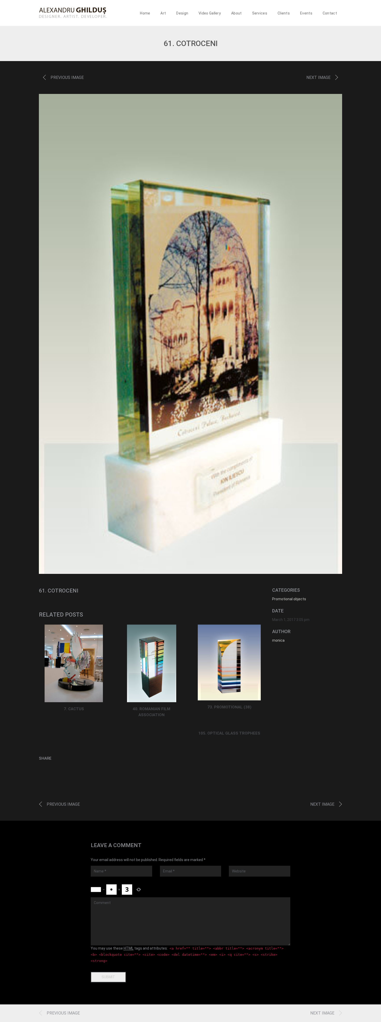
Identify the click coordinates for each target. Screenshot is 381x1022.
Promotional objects (289, 599)
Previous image (67, 77)
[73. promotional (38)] (229, 662)
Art (163, 13)
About (236, 13)
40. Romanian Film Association (151, 712)
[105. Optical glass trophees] (229, 723)
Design (182, 13)
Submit (108, 977)
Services (259, 13)
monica (278, 640)
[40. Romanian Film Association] (151, 663)
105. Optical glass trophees (229, 733)
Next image (318, 77)
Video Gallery (210, 13)
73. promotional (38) (229, 707)
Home (145, 13)
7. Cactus (74, 709)
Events (306, 13)
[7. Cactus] (74, 663)
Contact (330, 13)
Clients (284, 13)
